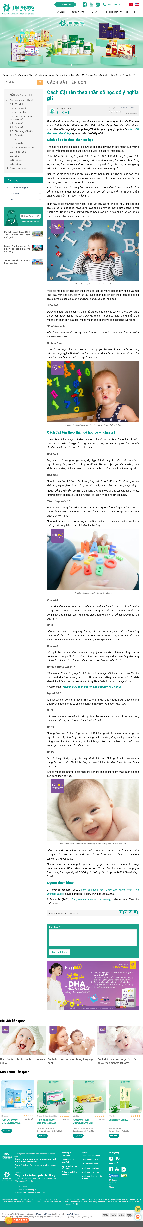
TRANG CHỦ (61, 12)
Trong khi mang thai (65, 75)
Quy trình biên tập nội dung (69, 1167)
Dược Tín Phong (43, 1217)
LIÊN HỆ (137, 12)
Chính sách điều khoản (91, 1156)
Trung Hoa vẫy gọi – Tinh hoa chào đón (17, 261)
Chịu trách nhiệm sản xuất (69, 1173)
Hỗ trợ (84, 1153)
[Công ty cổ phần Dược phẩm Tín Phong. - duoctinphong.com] (21, 9)
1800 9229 (113, 4)
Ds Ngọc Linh (64, 108)
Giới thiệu (66, 1156)
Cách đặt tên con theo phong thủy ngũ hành (71, 1061)
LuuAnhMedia (73, 1217)
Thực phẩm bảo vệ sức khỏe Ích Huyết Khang (46, 1121)
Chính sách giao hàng (90, 1168)
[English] (131, 4)
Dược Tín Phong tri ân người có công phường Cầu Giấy (17, 249)
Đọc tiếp (6, 1131)
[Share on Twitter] (62, 112)
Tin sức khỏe (20, 75)
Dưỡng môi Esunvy (118, 1119)
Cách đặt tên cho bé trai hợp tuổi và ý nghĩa (22, 1061)
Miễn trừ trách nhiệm (90, 1164)
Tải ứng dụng (114, 1153)
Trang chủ (7, 75)
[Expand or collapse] (39, 95)
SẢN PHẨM (78, 12)
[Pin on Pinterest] (66, 112)
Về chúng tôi (67, 1153)
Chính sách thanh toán (91, 1172)
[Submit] (40, 82)
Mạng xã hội (113, 1163)
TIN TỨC (94, 12)
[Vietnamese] (137, 4)
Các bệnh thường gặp (18, 187)
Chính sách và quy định (68, 1161)
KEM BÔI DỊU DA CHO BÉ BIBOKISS (10, 1121)
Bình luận (54, 927)
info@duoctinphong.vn (27, 1193)
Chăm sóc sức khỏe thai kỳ (41, 75)
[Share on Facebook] (58, 112)
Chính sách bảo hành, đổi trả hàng (92, 1177)
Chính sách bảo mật (90, 1160)
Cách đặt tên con (84, 75)
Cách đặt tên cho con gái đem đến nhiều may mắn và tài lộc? (117, 1061)
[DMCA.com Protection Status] (124, 1175)
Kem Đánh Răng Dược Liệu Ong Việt (82, 1121)
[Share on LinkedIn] (69, 112)
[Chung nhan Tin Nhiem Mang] (114, 1183)
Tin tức (10, 199)
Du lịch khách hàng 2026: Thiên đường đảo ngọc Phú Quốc (17, 235)
